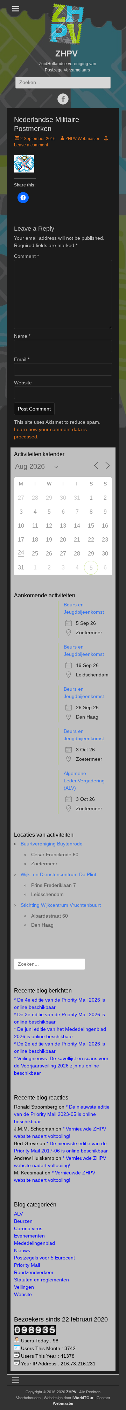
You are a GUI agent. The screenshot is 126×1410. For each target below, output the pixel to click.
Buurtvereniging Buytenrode (52, 843)
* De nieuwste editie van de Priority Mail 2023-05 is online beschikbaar (62, 1114)
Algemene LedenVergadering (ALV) (84, 781)
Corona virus (28, 1228)
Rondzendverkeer (34, 1272)
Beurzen (23, 1221)
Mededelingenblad (34, 1243)
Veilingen (24, 1287)
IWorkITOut (82, 1398)
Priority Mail (27, 1265)
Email (21, 359)
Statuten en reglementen (41, 1279)
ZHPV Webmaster (82, 138)
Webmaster (63, 1403)
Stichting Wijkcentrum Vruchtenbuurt (61, 905)
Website (23, 382)
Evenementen (29, 1236)
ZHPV (66, 53)
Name (22, 336)
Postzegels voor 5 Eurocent (44, 1257)
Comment (26, 256)
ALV (18, 1214)
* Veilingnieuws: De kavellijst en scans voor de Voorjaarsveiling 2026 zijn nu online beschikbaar (61, 1066)
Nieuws (22, 1250)
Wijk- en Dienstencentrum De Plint (58, 874)
